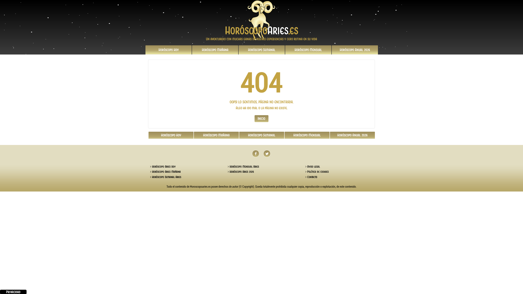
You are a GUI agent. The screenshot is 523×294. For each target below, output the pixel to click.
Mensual (308, 50)
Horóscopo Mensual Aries (244, 166)
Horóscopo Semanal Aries (166, 177)
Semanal (261, 50)
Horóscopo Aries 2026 (241, 172)
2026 (355, 50)
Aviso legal (313, 166)
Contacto (311, 177)
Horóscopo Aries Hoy (163, 166)
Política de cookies (317, 172)
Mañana (215, 50)
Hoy (169, 50)
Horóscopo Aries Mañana (166, 172)
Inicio (261, 118)
